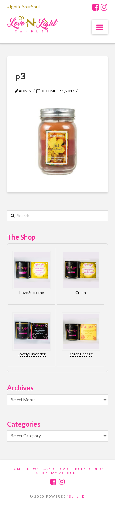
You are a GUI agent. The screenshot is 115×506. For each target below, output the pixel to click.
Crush (80, 292)
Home (17, 469)
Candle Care (57, 469)
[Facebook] (95, 7)
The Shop (21, 237)
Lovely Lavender (32, 354)
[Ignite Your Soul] (32, 25)
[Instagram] (104, 7)
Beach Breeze (81, 354)
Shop (41, 473)
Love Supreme (31, 292)
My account (65, 473)
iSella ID (76, 496)
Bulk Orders (89, 469)
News (33, 469)
